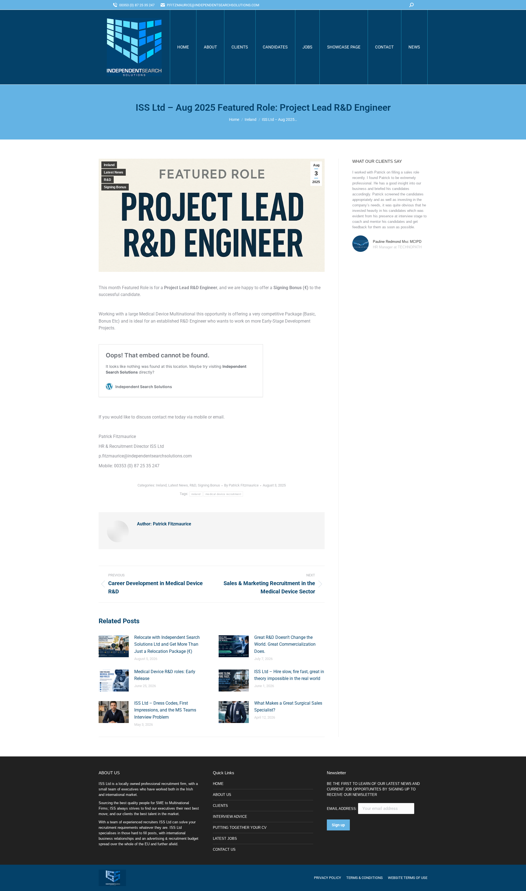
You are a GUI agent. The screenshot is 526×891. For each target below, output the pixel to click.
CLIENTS (220, 806)
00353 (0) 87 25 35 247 (137, 5)
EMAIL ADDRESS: (342, 809)
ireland (196, 494)
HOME (218, 784)
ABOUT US (222, 795)
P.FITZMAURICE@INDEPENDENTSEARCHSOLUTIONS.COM (213, 5)
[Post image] (114, 646)
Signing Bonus (115, 187)
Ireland (109, 165)
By (241, 485)
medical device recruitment (223, 494)
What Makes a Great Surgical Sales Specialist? (288, 707)
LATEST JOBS (225, 838)
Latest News (113, 172)
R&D (107, 180)
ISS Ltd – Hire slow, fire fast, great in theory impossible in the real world (289, 675)
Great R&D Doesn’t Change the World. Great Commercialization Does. (285, 644)
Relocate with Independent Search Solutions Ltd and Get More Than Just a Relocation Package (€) (167, 644)
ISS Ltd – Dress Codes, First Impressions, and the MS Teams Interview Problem (165, 710)
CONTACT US (224, 849)
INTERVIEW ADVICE (230, 817)
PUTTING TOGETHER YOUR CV (240, 827)
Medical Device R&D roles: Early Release (164, 675)
